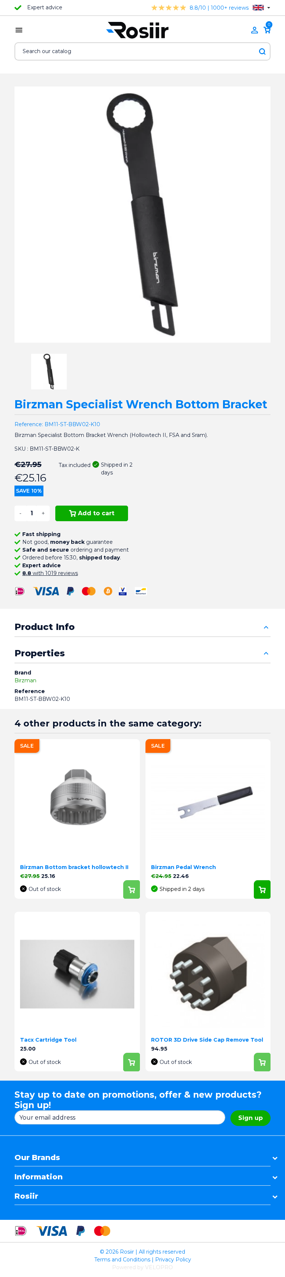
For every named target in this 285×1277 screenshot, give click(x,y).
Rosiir (26, 1196)
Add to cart (96, 513)
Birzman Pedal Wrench (183, 867)
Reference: (28, 424)
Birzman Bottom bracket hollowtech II (74, 867)
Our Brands (37, 1157)
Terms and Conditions (122, 1259)
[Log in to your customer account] (254, 30)
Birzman (25, 680)
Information (38, 1176)
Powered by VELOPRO (142, 1267)
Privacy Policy (173, 1259)
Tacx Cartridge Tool (48, 1039)
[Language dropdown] (261, 7)
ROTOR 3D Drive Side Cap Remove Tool (207, 1039)
